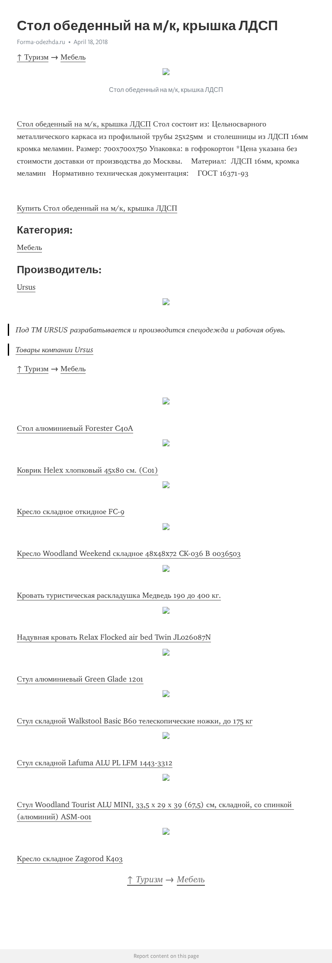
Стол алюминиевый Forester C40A (75, 428)
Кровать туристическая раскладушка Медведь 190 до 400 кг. (119, 595)
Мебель (73, 57)
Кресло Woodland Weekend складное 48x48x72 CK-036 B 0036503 (129, 553)
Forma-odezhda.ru (41, 42)
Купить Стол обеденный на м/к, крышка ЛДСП (97, 208)
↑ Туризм (32, 57)
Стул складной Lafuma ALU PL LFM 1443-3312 (94, 762)
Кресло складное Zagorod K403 (70, 858)
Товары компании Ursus (54, 349)
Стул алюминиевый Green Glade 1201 (80, 679)
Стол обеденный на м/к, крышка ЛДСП (84, 124)
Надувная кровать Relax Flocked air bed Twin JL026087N (114, 637)
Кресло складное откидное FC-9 (70, 511)
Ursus (26, 287)
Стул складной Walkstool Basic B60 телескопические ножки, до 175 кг (134, 721)
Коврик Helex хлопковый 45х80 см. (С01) (87, 470)
